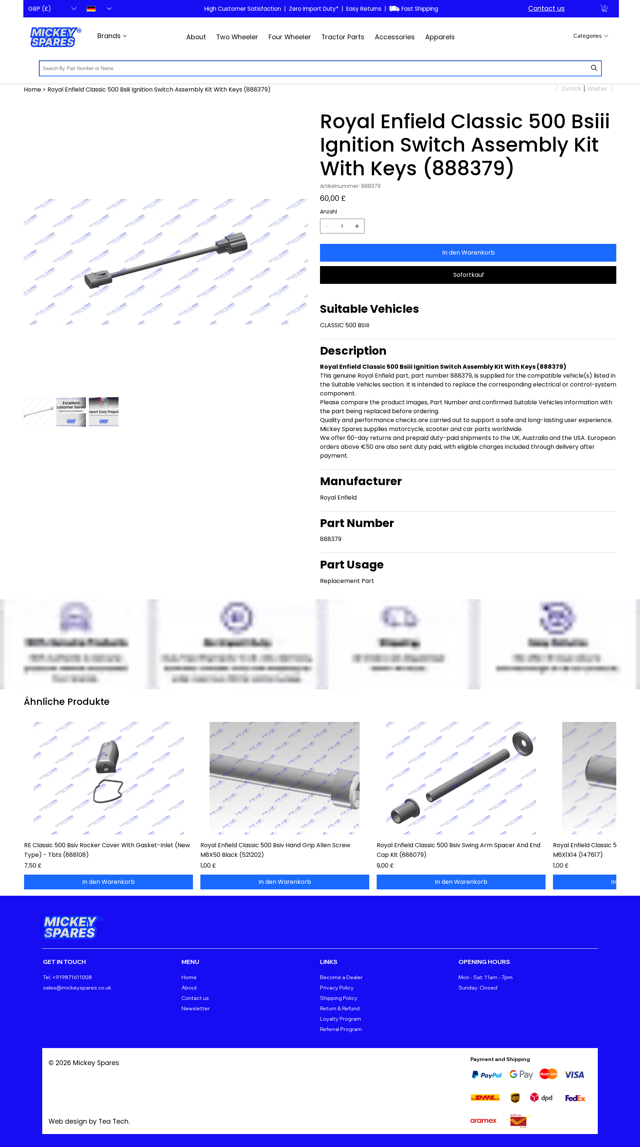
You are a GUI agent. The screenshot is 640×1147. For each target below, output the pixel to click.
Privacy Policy (337, 987)
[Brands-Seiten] (125, 36)
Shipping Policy (338, 998)
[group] (320, 805)
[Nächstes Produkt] (605, 777)
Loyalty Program (340, 1018)
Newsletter (195, 1008)
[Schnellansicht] (108, 778)
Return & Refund (340, 1008)
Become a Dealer (341, 977)
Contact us (546, 8)
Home (189, 977)
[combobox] (320, 68)
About (189, 987)
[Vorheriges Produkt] (34, 777)
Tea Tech (114, 1121)
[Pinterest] (542, 922)
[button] (604, 8)
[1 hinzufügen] (357, 226)
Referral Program (341, 1029)
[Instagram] (589, 922)
